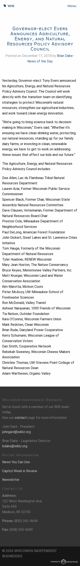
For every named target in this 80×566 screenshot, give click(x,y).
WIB (7, 6)
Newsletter (10, 480)
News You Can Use (16, 462)
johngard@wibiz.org (16, 432)
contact (21, 418)
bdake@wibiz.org (14, 446)
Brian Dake (65, 56)
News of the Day (40, 61)
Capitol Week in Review (19, 471)
